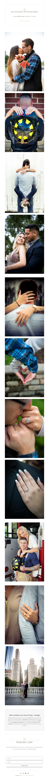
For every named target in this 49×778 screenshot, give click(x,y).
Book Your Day (24, 20)
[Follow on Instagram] (26, 773)
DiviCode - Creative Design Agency (27, 775)
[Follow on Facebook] (21, 773)
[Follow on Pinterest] (28, 773)
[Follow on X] (23, 773)
